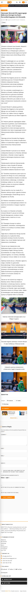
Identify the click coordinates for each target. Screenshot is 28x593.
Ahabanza (3, 539)
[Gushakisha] (16, 2)
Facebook (10, 400)
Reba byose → (14, 418)
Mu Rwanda (4, 541)
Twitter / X (12, 569)
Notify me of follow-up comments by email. (13, 487)
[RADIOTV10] (9, 2)
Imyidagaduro (4, 546)
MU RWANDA (4, 10)
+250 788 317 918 (6, 562)
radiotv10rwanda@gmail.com (9, 558)
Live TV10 (3, 550)
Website (3, 463)
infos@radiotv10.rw (7, 556)
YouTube (19, 569)
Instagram (4, 572)
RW (23, 2)
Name (2, 448)
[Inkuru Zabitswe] (19, 2)
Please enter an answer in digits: (10, 475)
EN (26, 2)
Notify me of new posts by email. (10, 492)
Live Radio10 (4, 548)
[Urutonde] (2, 2)
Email (3, 455)
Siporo (2, 545)
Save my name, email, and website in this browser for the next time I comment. (14, 471)
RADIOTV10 (7, 591)
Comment (4, 434)
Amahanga (3, 543)
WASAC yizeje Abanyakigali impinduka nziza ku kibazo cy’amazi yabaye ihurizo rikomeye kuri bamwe (12, 412)
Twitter (19, 400)
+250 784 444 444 (7, 560)
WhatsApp (6, 404)
